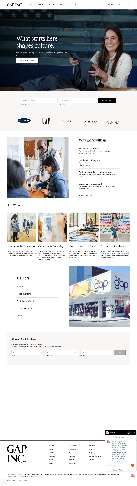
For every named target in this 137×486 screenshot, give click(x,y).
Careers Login (118, 4)
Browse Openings (27, 60)
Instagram (72, 456)
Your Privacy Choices (47, 474)
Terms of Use (10, 474)
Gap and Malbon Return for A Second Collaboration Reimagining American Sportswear (114, 427)
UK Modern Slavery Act (89, 474)
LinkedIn (72, 463)
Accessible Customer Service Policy (109, 474)
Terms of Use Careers (22, 474)
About (30, 5)
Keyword (23, 104)
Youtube (72, 460)
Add (119, 352)
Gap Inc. (43, 419)
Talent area (49, 355)
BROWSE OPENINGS (86, 195)
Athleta (12, 419)
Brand (13, 355)
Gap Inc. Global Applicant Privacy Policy (69, 474)
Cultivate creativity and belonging (97, 174)
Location (62, 104)
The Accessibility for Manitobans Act (17, 476)
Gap (103, 419)
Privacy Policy (35, 474)
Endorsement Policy (35, 476)
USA (110, 5)
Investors (64, 5)
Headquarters (24, 294)
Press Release (13, 389)
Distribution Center (26, 301)
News (75, 5)
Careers (51, 5)
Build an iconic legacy (95, 162)
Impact (40, 5)
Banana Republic (95, 456)
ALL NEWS (122, 379)
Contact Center (24, 308)
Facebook (72, 449)
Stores (20, 286)
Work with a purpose (94, 150)
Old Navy (92, 449)
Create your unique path (97, 186)
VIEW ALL (20, 315)
